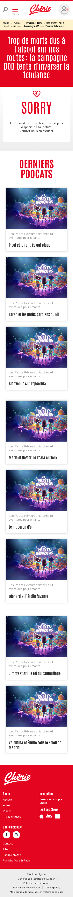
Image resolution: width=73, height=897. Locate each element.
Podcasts (17, 23)
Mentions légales (36, 874)
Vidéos (7, 811)
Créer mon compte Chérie (51, 801)
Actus (6, 805)
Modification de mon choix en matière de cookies (36, 891)
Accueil (7, 800)
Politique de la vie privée (36, 883)
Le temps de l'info (34, 23)
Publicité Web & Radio (17, 860)
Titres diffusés (12, 817)
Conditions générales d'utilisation (36, 878)
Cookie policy (52, 887)
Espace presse (12, 855)
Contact (8, 843)
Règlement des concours (26, 887)
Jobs (5, 849)
